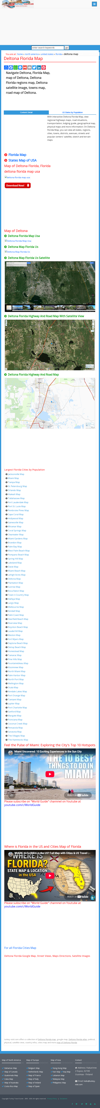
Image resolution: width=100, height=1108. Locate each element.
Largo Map (13, 603)
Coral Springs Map (17, 530)
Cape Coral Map (16, 514)
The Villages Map (16, 735)
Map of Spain (34, 1086)
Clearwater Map (16, 534)
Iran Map (56, 1071)
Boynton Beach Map (18, 627)
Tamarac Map (14, 655)
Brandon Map (14, 542)
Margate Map (14, 715)
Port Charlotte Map (17, 707)
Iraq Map (66, 1071)
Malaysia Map (58, 1079)
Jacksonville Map (16, 474)
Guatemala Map (11, 1075)
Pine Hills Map (15, 659)
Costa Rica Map (11, 1086)
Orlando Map (14, 490)
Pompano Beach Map (18, 554)
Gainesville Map (15, 522)
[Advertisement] (50, 26)
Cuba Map (8, 1079)
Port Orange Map (16, 695)
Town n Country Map (18, 594)
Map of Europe (32, 1060)
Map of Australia (11, 1082)
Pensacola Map (15, 727)
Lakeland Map (15, 562)
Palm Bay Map (15, 546)
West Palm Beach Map (19, 550)
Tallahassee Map (16, 498)
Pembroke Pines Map (18, 510)
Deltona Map (14, 578)
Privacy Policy (52, 1099)
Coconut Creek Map (17, 723)
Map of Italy (33, 1079)
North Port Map (16, 679)
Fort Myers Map (16, 639)
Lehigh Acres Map (17, 574)
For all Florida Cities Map (20, 948)
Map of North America (11, 1060)
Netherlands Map (35, 1071)
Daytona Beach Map (18, 643)
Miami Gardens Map (18, 538)
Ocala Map (13, 687)
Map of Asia (56, 1060)
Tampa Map (14, 482)
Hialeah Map (14, 494)
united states (47, 54)
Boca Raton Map (16, 590)
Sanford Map (14, 711)
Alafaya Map (14, 598)
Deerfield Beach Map (18, 619)
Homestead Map (16, 651)
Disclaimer (63, 1099)
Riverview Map (15, 623)
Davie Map (13, 566)
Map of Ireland (34, 1082)
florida (59, 54)
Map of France (34, 1075)
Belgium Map (34, 1068)
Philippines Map (59, 1082)
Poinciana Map (15, 719)
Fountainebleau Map (18, 663)
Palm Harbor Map (16, 675)
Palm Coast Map (16, 615)
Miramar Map (14, 526)
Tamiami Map (14, 699)
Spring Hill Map (15, 558)
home (20, 54)
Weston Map (14, 635)
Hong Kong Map (60, 1068)
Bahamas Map (10, 1068)
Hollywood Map (15, 518)
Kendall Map (14, 611)
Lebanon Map (58, 1075)
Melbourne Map (16, 607)
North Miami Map (16, 671)
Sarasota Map (15, 731)
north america (32, 54)
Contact (78, 1060)
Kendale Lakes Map (17, 691)
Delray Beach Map (17, 647)
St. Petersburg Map (17, 486)
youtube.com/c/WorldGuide (22, 805)
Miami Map (13, 478)
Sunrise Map (14, 586)
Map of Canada (10, 1071)
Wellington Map (16, 683)
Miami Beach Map (16, 570)
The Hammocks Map (18, 739)
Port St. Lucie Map (17, 506)
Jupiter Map (14, 703)
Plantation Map (15, 582)
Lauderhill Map (15, 631)
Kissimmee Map (15, 667)
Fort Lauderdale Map (18, 502)
